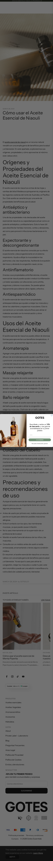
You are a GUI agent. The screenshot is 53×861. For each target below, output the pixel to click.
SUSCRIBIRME (39, 440)
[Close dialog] (51, 415)
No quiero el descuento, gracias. (40, 443)
